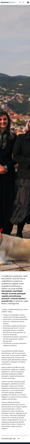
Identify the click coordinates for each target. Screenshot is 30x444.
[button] (28, 2)
